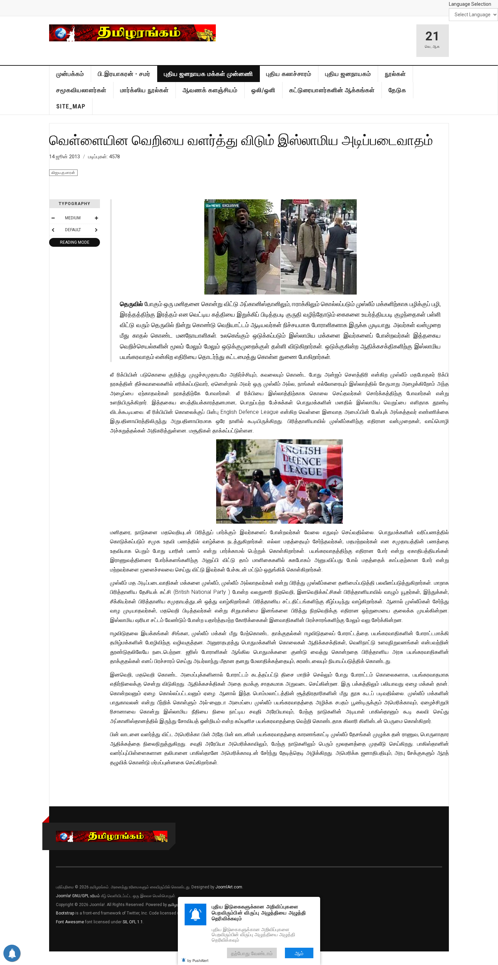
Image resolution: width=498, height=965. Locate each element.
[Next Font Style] (96, 230)
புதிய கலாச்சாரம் (288, 73)
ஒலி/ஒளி (263, 90)
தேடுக (397, 90)
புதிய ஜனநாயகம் (348, 73)
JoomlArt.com (228, 887)
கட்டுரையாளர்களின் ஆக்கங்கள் (332, 90)
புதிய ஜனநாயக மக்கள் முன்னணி (208, 73)
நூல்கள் (395, 73)
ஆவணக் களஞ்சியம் (210, 90)
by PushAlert (197, 960)
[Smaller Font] (53, 218)
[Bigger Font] (96, 218)
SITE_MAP (70, 106)
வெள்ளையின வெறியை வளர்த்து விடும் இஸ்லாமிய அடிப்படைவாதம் (241, 139)
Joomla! (63, 895)
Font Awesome (70, 922)
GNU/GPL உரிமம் (86, 895)
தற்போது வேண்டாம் (252, 953)
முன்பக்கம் (70, 73)
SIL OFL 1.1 (133, 922)
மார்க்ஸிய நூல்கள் (144, 90)
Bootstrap (65, 913)
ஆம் (299, 953)
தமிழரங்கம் (177, 904)
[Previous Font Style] (53, 230)
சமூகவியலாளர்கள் (81, 90)
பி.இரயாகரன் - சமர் (124, 73)
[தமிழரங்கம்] (132, 32)
